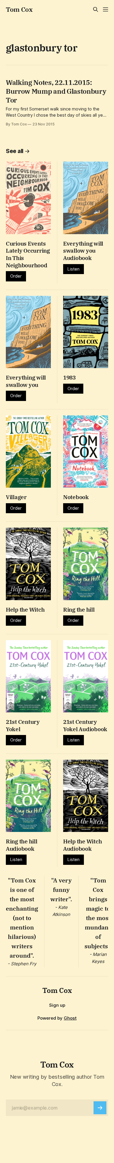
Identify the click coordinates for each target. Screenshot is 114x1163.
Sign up (57, 1005)
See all (14, 151)
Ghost (70, 1018)
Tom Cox (19, 9)
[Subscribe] (100, 1107)
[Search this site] (95, 9)
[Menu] (105, 9)
